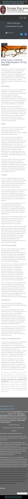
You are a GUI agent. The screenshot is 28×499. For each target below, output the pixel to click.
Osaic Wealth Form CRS (6, 406)
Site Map (2, 488)
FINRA (2, 413)
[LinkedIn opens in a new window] (21, 35)
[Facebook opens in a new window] (25, 35)
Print (4, 44)
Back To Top (21, 493)
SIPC (5, 413)
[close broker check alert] (25, 1)
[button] (22, 17)
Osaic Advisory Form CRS (7, 409)
